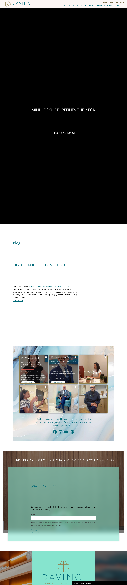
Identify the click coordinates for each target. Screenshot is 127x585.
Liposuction (65, 286)
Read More (17, 301)
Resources (110, 5)
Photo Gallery (78, 5)
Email (33, 514)
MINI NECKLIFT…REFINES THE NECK (41, 265)
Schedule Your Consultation (64, 133)
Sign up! (35, 531)
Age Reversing (32, 286)
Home (64, 5)
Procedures (88, 5)
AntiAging (40, 286)
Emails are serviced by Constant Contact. (52, 525)
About (69, 5)
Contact (120, 5)
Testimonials (100, 5)
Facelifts (59, 286)
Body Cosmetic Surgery (49, 286)
